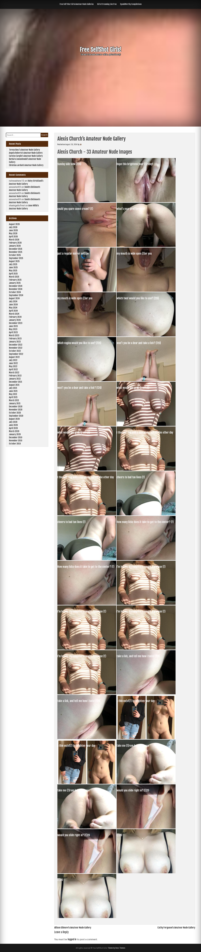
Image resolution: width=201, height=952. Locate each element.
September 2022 (16, 354)
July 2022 (13, 360)
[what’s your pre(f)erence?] (146, 246)
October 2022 (15, 351)
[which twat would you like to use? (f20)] (146, 335)
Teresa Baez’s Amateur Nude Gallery (24, 149)
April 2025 (13, 273)
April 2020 (13, 428)
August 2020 (14, 419)
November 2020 (15, 409)
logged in (72, 939)
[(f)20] (146, 872)
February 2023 (15, 338)
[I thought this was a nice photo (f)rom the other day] (146, 469)
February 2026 (15, 242)
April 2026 (13, 236)
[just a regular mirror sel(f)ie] (87, 290)
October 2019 (15, 443)
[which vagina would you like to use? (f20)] (87, 380)
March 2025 (14, 276)
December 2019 (15, 437)
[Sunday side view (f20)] (87, 201)
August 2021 (14, 385)
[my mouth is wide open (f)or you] (146, 290)
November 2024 (15, 289)
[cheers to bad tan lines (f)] (146, 514)
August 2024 (14, 298)
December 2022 (15, 344)
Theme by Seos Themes (116, 948)
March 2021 (14, 400)
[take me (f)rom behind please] (146, 782)
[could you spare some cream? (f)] (87, 246)
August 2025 (14, 261)
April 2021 (13, 397)
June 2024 (13, 304)
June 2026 (13, 230)
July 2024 (13, 301)
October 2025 (15, 255)
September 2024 (16, 295)
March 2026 (14, 239)
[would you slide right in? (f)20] (146, 827)
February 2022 (15, 375)
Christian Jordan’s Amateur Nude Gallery (26, 165)
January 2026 (15, 246)
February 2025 (15, 280)
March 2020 (14, 431)
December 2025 (15, 249)
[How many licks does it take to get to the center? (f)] (146, 559)
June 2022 (13, 363)
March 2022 (14, 372)
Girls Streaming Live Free (107, 4)
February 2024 (15, 317)
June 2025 (13, 267)
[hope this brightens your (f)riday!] (146, 201)
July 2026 (13, 227)
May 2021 (13, 394)
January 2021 (14, 403)
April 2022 (13, 369)
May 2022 (13, 366)
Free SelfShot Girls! (100, 49)
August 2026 (14, 224)
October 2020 (15, 412)
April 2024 (13, 310)
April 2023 (13, 332)
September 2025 (16, 258)
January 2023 (15, 341)
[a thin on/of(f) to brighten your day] (146, 738)
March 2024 (14, 314)
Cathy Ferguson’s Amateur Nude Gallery (176, 927)
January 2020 (15, 434)
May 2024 (13, 307)
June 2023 (13, 326)
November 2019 (15, 440)
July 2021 (13, 388)
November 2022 (15, 348)
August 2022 (14, 357)
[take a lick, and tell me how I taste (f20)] (146, 693)
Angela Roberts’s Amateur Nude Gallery (26, 153)
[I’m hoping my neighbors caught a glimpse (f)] (146, 603)
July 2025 (13, 264)
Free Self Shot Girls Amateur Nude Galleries (77, 4)
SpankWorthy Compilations (131, 4)
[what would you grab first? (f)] (146, 425)
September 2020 (16, 416)
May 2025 (13, 270)
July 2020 (13, 422)
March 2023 (14, 335)
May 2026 (13, 233)
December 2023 (15, 323)
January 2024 (15, 320)
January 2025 (15, 283)
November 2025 (15, 252)
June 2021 (13, 391)
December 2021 (15, 382)
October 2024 (15, 292)
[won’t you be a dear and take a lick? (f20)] (146, 380)
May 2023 (13, 329)
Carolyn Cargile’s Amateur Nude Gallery (26, 156)
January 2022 (15, 378)
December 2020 (15, 406)
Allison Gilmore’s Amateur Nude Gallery (72, 927)
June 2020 (13, 425)
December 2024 (15, 286)
